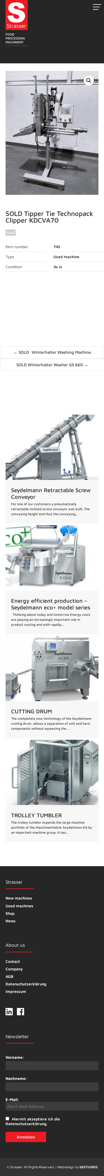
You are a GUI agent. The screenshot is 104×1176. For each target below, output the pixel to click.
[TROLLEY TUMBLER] (52, 791)
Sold (10, 232)
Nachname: (16, 1078)
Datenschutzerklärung (26, 983)
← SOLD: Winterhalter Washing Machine (52, 352)
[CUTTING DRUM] (52, 687)
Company (14, 968)
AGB (9, 976)
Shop (10, 913)
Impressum (16, 991)
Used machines (19, 905)
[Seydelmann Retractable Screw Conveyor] (52, 469)
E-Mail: (12, 1099)
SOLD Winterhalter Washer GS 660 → (52, 364)
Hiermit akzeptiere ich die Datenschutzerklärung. (33, 1121)
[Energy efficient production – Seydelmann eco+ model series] (52, 579)
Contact (13, 961)
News (11, 920)
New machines (19, 898)
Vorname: (15, 1057)
